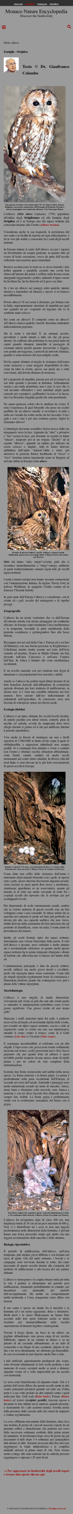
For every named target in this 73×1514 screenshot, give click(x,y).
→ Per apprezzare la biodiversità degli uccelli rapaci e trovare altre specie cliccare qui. (36, 1472)
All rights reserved (57, 1508)
